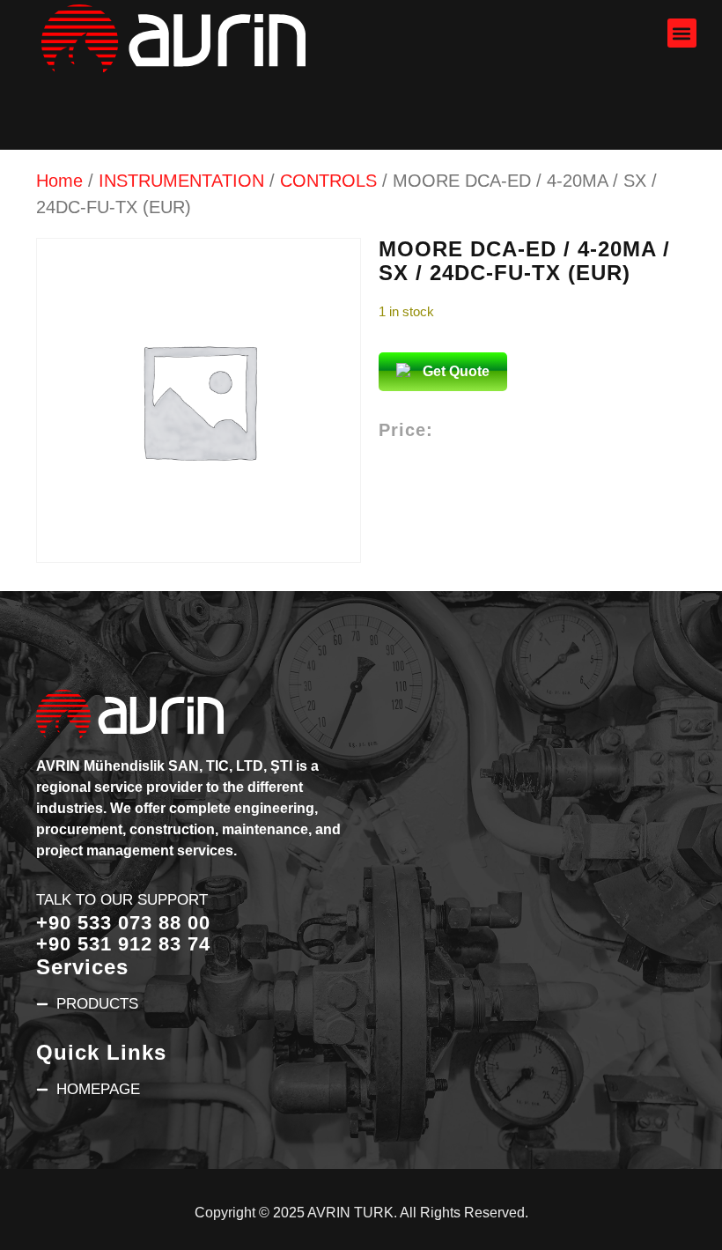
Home (59, 180)
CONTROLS (328, 180)
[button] (681, 33)
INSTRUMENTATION (181, 180)
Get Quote (456, 371)
